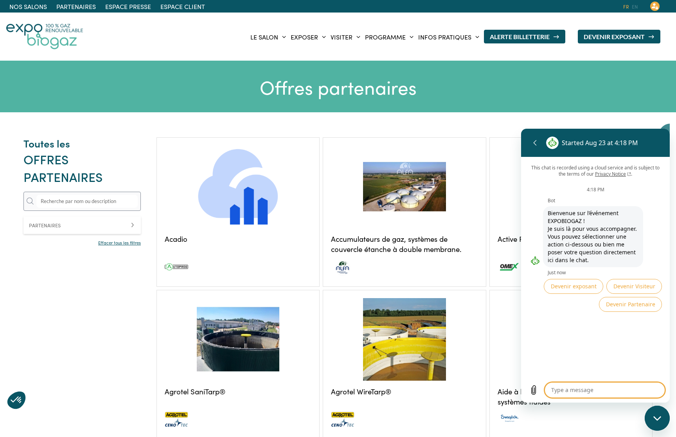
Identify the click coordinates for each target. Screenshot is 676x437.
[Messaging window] (595, 266)
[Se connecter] (655, 6)
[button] (28, 6)
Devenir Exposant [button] (614, 36)
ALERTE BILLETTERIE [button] (520, 36)
